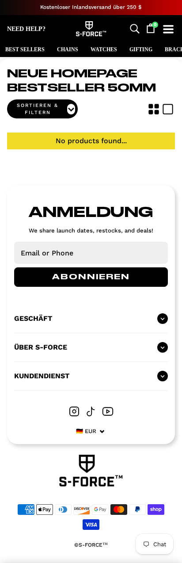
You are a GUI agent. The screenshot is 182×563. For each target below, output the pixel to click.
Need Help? (26, 29)
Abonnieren (91, 277)
